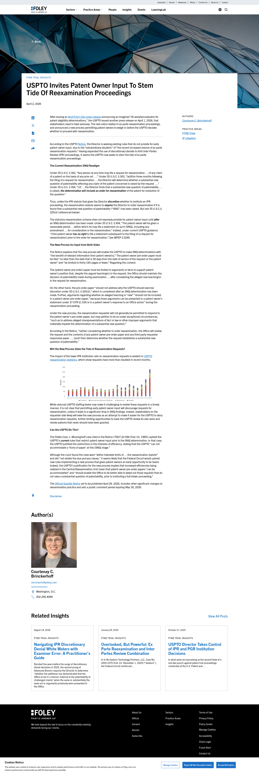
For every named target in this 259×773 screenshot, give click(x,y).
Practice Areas (91, 9)
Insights (127, 9)
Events (141, 9)
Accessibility (205, 735)
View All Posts (218, 616)
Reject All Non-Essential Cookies (198, 765)
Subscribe (161, 2)
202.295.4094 (44, 596)
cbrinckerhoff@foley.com (44, 582)
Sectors (70, 9)
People (112, 9)
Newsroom (182, 2)
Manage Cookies (170, 765)
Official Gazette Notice (67, 483)
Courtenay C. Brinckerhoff (197, 120)
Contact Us (203, 2)
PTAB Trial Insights (38, 77)
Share (33, 148)
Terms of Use (205, 712)
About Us (214, 2)
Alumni (172, 2)
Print (33, 133)
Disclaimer (56, 496)
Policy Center (206, 724)
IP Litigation (189, 138)
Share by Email (33, 141)
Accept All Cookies (226, 765)
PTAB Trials (188, 133)
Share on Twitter (33, 125)
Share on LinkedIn (33, 118)
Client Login (205, 741)
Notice (82, 144)
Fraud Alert (205, 747)
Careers (225, 2)
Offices (192, 2)
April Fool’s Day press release (84, 116)
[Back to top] (33, 496)
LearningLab (158, 9)
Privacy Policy (206, 718)
